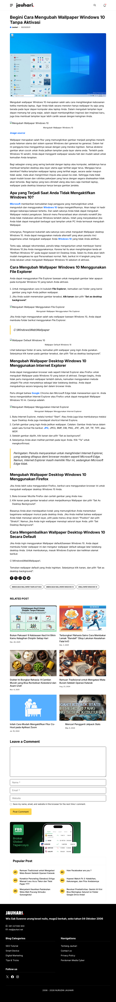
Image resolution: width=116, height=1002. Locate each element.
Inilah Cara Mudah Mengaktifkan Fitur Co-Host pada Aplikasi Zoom (32, 726)
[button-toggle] (11, 5)
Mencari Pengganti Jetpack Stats (82, 724)
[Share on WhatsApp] (20, 578)
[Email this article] (24, 578)
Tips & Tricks (12, 960)
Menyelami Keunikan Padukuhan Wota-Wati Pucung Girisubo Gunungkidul (35, 892)
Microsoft (15, 203)
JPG (46, 428)
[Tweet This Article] (16, 578)
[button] (95, 5)
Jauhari (15, 27)
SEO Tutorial (12, 946)
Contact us (66, 950)
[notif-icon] (104, 5)
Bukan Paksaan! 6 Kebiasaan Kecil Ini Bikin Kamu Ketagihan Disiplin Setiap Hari (33, 637)
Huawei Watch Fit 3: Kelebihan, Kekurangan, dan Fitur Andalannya (83, 879)
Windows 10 (50, 207)
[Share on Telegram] (28, 578)
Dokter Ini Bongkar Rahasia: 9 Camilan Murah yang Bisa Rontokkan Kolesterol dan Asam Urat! (33, 682)
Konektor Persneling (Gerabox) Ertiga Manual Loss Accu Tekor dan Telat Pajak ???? (37, 881)
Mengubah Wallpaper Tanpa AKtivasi (27, 587)
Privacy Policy (68, 955)
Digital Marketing (14, 955)
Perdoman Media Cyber (73, 960)
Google (36, 393)
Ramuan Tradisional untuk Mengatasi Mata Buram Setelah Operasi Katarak (82, 681)
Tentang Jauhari (69, 946)
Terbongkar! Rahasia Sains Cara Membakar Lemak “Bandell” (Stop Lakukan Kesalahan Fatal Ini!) (82, 638)
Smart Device (12, 950)
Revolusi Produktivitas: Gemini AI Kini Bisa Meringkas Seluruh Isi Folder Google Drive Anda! (84, 892)
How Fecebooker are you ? (79, 870)
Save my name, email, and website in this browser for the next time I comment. (49, 804)
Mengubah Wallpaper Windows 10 (60, 587)
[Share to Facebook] (11, 578)
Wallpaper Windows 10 (88, 587)
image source (17, 133)
